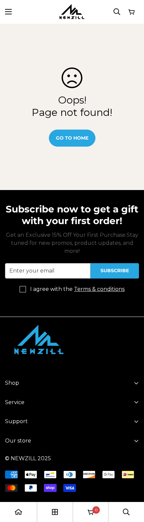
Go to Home (72, 138)
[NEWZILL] (72, 12)
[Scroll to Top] (132, 486)
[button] (131, 11)
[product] (18, 512)
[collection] (55, 512)
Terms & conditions (99, 289)
